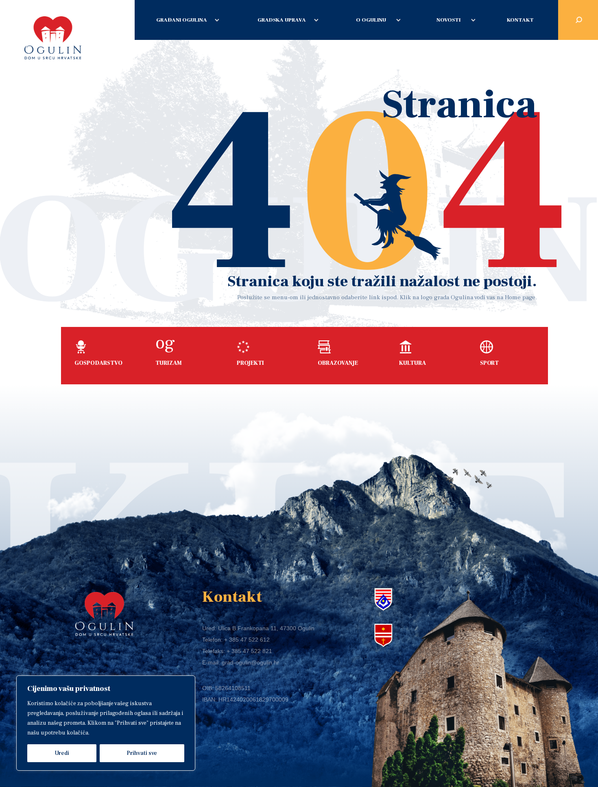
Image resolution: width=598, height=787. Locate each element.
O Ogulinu (371, 20)
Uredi (62, 753)
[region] (105, 723)
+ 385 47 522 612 (247, 639)
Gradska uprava (282, 20)
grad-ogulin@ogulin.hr (250, 662)
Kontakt (520, 20)
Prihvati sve (142, 753)
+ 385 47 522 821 (249, 651)
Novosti (448, 20)
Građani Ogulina (181, 20)
